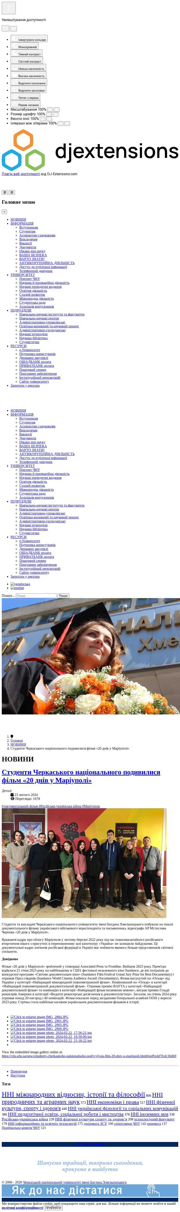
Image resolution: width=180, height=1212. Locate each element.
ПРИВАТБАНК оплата (36, 366)
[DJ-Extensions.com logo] (90, 170)
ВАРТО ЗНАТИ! (32, 259)
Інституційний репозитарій (39, 377)
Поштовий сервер (32, 370)
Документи (27, 247)
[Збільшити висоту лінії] (49, 119)
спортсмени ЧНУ (127, 1124)
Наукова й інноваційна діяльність (44, 283)
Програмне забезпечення (38, 373)
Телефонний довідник (35, 271)
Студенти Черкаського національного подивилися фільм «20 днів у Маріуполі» (81, 776)
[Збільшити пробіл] (67, 123)
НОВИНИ (18, 219)
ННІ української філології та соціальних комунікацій (123, 1108)
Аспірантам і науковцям (37, 235)
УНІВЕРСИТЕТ (23, 275)
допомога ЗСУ (95, 1124)
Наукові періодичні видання (40, 287)
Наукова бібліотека (33, 338)
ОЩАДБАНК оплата (35, 362)
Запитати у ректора (25, 385)
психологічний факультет (154, 1119)
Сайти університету (34, 381)
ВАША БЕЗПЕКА (33, 255)
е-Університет (29, 350)
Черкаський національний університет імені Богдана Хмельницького (75, 1182)
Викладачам (28, 239)
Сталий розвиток (32, 294)
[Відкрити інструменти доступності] (9, 8)
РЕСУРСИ (19, 346)
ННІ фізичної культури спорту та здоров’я (91, 1119)
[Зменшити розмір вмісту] (50, 109)
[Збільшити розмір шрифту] (55, 114)
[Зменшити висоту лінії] (42, 119)
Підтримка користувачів (37, 354)
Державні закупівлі (33, 358)
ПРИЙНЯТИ (53, 1208)
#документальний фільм (20, 806)
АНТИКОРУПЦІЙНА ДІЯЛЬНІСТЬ (47, 263)
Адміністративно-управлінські (42, 322)
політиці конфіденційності (22, 1208)
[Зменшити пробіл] (60, 123)
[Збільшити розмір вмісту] (56, 109)
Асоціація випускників (36, 306)
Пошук (63, 595)
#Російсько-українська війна (60, 806)
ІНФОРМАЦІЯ (22, 223)
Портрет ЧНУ (29, 279)
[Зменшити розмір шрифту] (49, 114)
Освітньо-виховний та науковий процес (49, 326)
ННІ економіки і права (113, 1102)
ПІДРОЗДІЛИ (21, 310)
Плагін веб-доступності (21, 174)
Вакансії (25, 243)
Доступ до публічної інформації (43, 267)
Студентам (27, 231)
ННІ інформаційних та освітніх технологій (42, 1124)
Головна (17, 740)
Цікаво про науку (32, 251)
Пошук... (8, 595)
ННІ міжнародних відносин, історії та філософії (73, 1094)
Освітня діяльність (33, 290)
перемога (154, 1124)
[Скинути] (5, 28)
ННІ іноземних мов (149, 1114)
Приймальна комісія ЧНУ (21, 1128)
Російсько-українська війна (25, 1119)
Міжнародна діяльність (36, 298)
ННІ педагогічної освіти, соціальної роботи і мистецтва (66, 1114)
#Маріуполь (91, 806)
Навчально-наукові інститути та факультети (52, 314)
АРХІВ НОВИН (90, 1144)
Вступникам (28, 227)
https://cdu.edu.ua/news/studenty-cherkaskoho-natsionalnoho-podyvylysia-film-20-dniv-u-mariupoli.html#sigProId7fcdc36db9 (89, 1056)
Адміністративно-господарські (42, 330)
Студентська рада (32, 302)
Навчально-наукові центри (39, 318)
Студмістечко (29, 342)
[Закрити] (13, 28)
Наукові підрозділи (33, 334)
